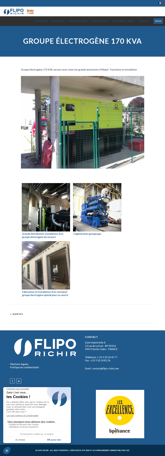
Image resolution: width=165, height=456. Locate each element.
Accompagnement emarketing (107, 450)
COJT (127, 450)
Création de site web (80, 450)
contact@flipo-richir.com (105, 368)
